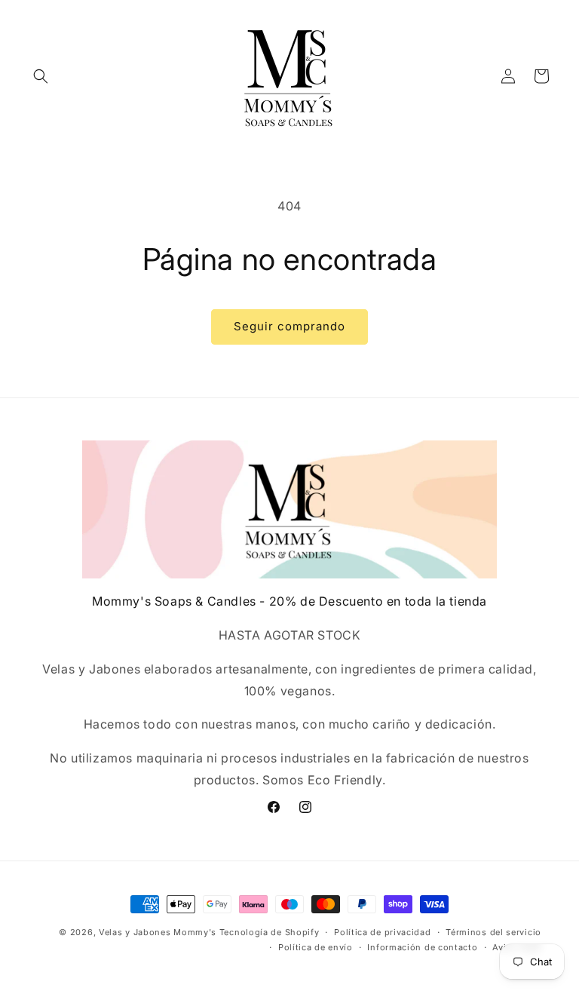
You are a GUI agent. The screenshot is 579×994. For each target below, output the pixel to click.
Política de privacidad (382, 932)
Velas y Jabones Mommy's (157, 932)
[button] (40, 76)
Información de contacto (422, 947)
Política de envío (315, 947)
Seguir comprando (289, 326)
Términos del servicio (493, 932)
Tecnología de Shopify (269, 932)
